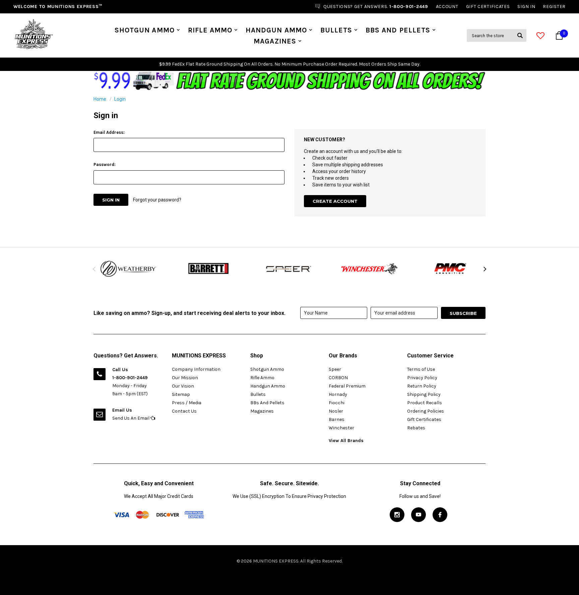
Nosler (336, 411)
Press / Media (186, 403)
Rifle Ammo (210, 30)
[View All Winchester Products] (370, 269)
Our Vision (183, 386)
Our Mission (185, 377)
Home (99, 99)
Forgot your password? (157, 199)
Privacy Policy (422, 377)
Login (120, 99)
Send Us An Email (131, 418)
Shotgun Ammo (145, 30)
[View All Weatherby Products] (128, 269)
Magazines (275, 41)
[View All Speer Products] (289, 269)
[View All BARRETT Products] (209, 269)
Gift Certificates (424, 419)
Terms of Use (421, 369)
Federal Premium (347, 386)
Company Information (196, 369)
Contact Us (184, 411)
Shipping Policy (424, 394)
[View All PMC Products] (450, 269)
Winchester (341, 428)
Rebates (416, 428)
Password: (104, 164)
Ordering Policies (425, 411)
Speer (335, 369)
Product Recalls (424, 403)
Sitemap (181, 394)
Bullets (336, 30)
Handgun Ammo (276, 30)
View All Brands (346, 440)
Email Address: (109, 132)
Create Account (335, 201)
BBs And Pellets (398, 30)
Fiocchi (336, 403)
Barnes (336, 419)
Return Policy (421, 386)
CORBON (338, 377)
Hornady (338, 394)
